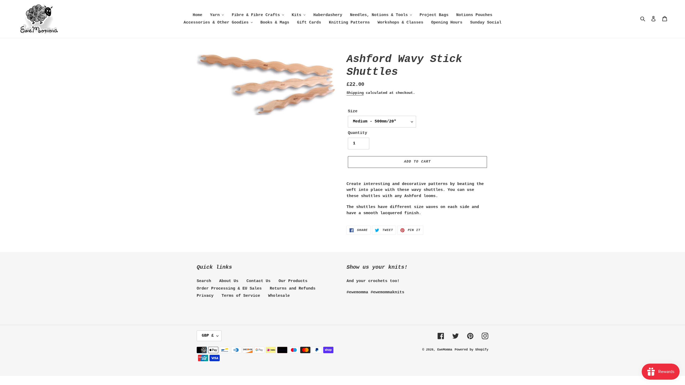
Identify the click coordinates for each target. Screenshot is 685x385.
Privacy (205, 296)
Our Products (293, 281)
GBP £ (208, 335)
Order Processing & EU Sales (229, 288)
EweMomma (444, 350)
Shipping (355, 93)
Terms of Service (241, 296)
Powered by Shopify (471, 350)
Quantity (357, 133)
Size (352, 111)
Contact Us (258, 281)
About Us (228, 281)
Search (204, 281)
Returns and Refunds (292, 288)
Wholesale (279, 296)
